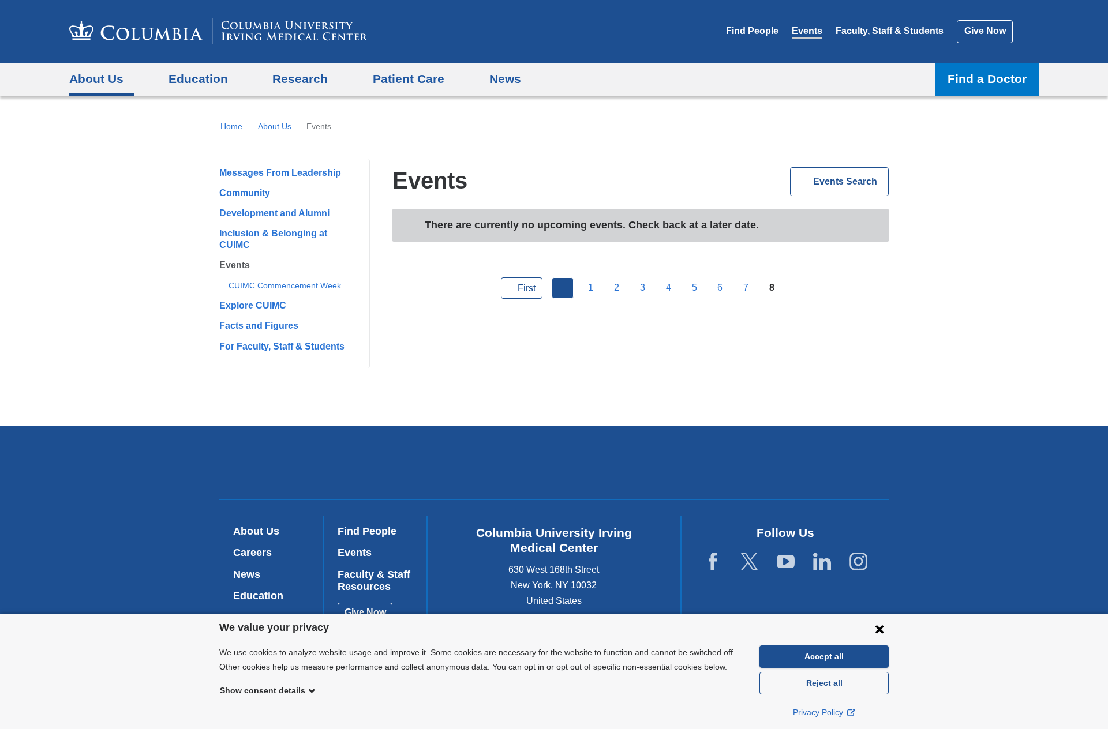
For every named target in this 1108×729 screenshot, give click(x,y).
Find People (752, 31)
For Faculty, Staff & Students (282, 346)
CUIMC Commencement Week (285, 285)
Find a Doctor (987, 78)
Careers (252, 552)
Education (258, 596)
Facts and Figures (258, 325)
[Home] (218, 31)
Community (244, 193)
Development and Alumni (274, 213)
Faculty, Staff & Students (890, 31)
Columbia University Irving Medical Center (480, 462)
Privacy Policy (819, 712)
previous (563, 288)
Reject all (824, 682)
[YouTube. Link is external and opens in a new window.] (785, 562)
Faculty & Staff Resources (374, 581)
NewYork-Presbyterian (637, 465)
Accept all (824, 656)
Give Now (985, 31)
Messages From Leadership (280, 173)
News (246, 574)
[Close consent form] (879, 628)
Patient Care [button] (408, 78)
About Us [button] (96, 78)
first (527, 288)
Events (807, 31)
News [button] (505, 78)
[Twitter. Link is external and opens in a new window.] (749, 562)
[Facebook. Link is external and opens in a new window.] (713, 562)
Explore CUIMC (252, 305)
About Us (274, 126)
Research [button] (300, 78)
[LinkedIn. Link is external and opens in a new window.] (822, 562)
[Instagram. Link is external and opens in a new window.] (858, 562)
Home (231, 126)
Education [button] (198, 78)
